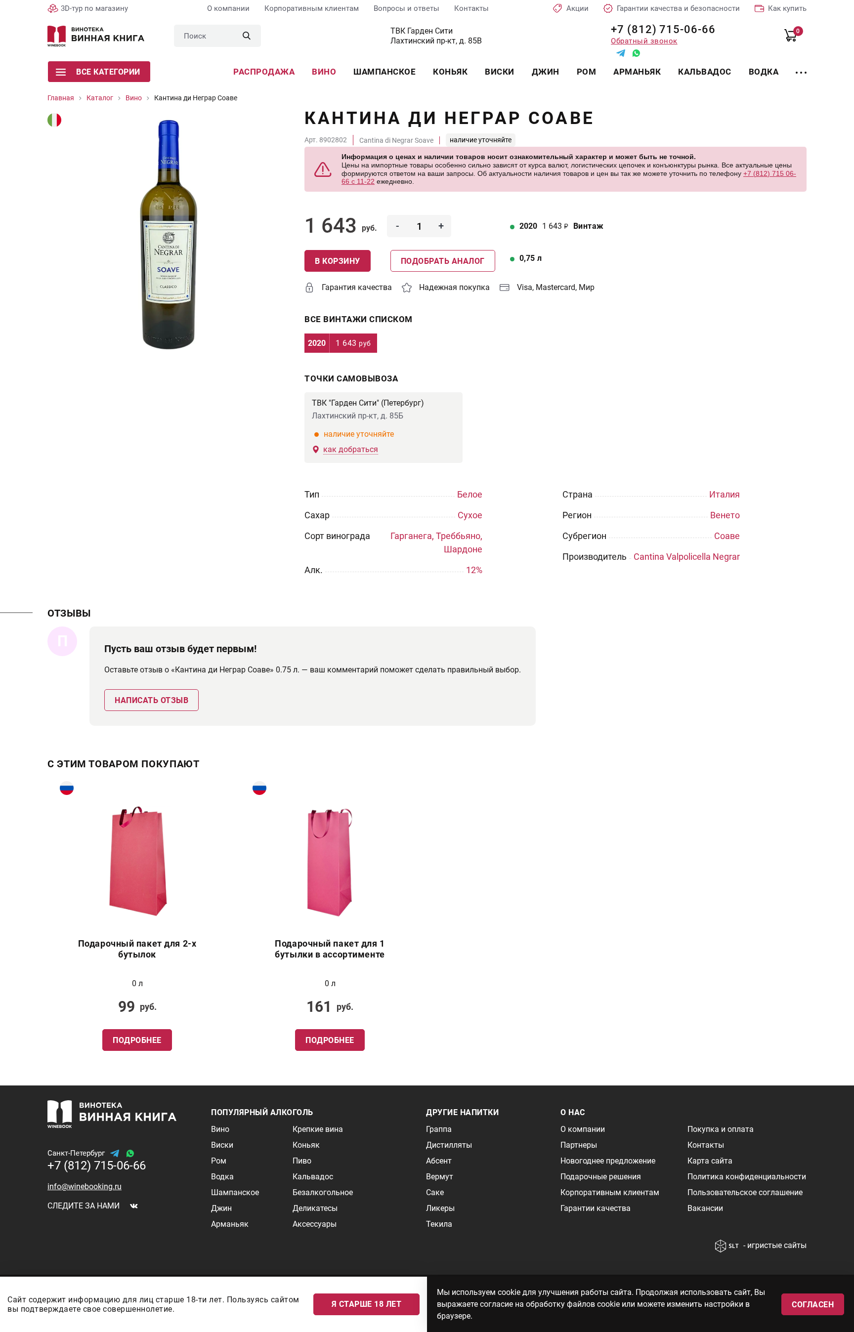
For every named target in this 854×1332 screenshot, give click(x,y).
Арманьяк (637, 72)
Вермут (439, 1176)
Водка (764, 72)
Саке (435, 1192)
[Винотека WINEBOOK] (95, 36)
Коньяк (450, 72)
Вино (324, 72)
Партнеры (578, 1145)
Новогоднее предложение (607, 1161)
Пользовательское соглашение (745, 1192)
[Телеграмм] (620, 53)
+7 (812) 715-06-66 (659, 29)
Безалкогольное (323, 1192)
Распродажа (264, 72)
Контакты (471, 8)
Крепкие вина (318, 1129)
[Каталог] (801, 67)
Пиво (302, 1161)
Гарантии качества (595, 1208)
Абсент (439, 1161)
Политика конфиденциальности (746, 1176)
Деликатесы (315, 1208)
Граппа (439, 1129)
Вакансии (705, 1208)
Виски (499, 72)
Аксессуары (315, 1224)
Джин (545, 72)
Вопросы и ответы (406, 8)
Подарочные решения (600, 1176)
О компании (228, 8)
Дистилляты (449, 1145)
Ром (587, 72)
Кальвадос (704, 72)
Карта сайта (709, 1161)
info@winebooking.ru (84, 1186)
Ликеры (440, 1208)
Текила (439, 1224)
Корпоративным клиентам (311, 8)
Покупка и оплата (720, 1129)
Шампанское (384, 72)
